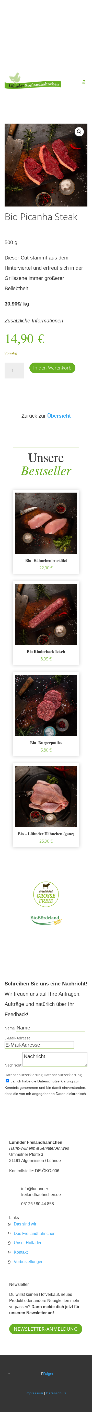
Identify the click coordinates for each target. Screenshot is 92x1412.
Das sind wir (25, 1224)
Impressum (34, 1393)
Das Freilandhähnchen (34, 1233)
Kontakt (21, 1252)
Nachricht (13, 1065)
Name (10, 1028)
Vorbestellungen (28, 1261)
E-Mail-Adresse (17, 1038)
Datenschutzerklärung (24, 1074)
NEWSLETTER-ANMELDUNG (46, 1329)
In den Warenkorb (52, 368)
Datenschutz (56, 1393)
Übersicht (59, 416)
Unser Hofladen (28, 1243)
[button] (79, 131)
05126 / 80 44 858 (37, 1204)
